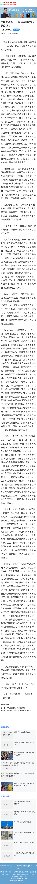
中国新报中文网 (8, 3)
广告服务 (31, 866)
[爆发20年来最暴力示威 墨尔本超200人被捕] (7, 755)
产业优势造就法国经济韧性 (22, 822)
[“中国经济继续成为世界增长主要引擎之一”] (7, 856)
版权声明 (25, 866)
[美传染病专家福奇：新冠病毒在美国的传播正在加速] (7, 786)
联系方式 (19, 866)
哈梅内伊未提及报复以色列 (22, 732)
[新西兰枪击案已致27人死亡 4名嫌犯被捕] (7, 804)
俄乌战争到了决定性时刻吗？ (15, 708)
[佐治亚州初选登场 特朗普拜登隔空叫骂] (7, 765)
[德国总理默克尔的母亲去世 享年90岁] (7, 846)
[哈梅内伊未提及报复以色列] (7, 733)
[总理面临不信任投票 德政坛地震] (7, 774)
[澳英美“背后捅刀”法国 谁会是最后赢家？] (7, 745)
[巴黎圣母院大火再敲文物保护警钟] (7, 835)
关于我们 (12, 866)
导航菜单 (34, 3)
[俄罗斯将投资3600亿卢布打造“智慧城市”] (7, 815)
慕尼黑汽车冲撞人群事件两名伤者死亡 (18, 711)
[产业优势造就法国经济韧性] (7, 825)
